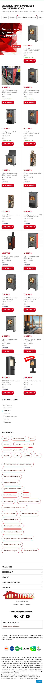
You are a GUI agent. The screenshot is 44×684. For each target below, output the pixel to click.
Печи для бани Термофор (12, 476)
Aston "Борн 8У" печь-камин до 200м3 (32, 381)
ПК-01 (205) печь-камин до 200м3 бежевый (10, 340)
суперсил (7, 455)
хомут (18, 455)
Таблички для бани (9, 513)
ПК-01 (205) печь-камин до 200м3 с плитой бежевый (32, 49)
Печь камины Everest (30, 550)
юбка (37, 455)
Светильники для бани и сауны (29, 501)
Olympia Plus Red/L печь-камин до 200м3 (10, 257)
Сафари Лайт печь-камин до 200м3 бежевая (10, 215)
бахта (32, 438)
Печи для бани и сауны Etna (12, 526)
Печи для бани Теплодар (29, 513)
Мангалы (26, 495)
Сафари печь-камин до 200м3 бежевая (33, 174)
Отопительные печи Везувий (12, 532)
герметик (6, 444)
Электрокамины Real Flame (12, 544)
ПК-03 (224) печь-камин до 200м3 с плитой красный (32, 132)
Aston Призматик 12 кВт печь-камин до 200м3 (11, 132)
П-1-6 (5, 438)
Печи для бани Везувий (11, 519)
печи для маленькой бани (24, 444)
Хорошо (39, 681)
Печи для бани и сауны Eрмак (13, 470)
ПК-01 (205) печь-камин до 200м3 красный (32, 257)
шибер (28, 455)
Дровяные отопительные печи (13, 488)
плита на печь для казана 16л (13, 450)
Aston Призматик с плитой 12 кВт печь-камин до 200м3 (33, 215)
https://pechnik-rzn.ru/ (34, 663)
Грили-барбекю (8, 501)
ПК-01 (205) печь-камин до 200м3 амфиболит (10, 298)
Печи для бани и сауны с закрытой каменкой (17, 464)
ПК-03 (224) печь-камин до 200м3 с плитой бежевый (32, 91)
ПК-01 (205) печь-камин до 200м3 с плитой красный (10, 91)
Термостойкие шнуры (10, 495)
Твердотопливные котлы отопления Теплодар (18, 538)
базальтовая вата (18, 438)
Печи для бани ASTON (11, 482)
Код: (25, 53)
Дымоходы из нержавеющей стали (14, 507)
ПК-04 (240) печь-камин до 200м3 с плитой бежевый (10, 174)
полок (30, 450)
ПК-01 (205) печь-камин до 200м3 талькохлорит (32, 298)
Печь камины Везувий (10, 550)
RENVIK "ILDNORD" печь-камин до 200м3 (32, 340)
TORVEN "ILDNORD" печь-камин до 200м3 (11, 381)
